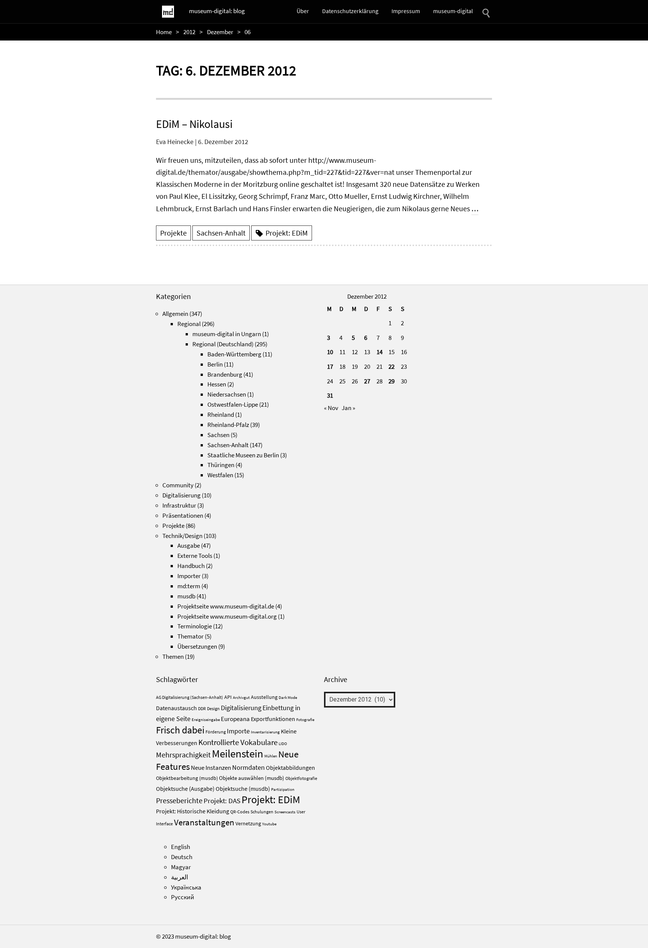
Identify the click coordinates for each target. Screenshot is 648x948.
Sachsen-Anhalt (221, 233)
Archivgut (241, 697)
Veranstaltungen (204, 822)
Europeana (235, 719)
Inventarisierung (265, 732)
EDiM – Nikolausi (194, 124)
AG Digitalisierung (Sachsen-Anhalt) (189, 697)
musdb (186, 596)
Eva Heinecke (175, 141)
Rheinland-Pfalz (228, 425)
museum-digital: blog (217, 11)
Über (303, 11)
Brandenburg (224, 374)
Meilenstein (237, 753)
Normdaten (248, 767)
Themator (190, 636)
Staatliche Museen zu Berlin (243, 455)
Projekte (173, 233)
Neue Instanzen (211, 767)
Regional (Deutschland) (223, 344)
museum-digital (453, 11)
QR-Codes (239, 811)
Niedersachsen (226, 394)
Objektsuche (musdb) (243, 788)
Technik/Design (182, 536)
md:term (188, 586)
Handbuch (191, 566)
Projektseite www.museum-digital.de (225, 606)
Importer (189, 576)
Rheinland (220, 414)
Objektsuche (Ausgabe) (185, 788)
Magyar (181, 867)
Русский (182, 897)
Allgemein (175, 313)
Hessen (216, 384)
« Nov (331, 408)
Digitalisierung (181, 495)
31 (330, 395)
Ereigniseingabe (206, 719)
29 (391, 381)
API (228, 697)
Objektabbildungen (290, 767)
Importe (238, 731)
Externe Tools (194, 555)
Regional (189, 324)
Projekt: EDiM (287, 233)
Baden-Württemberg (234, 354)
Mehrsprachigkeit (183, 754)
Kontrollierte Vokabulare (238, 742)
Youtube (269, 824)
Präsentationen (182, 515)
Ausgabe (188, 545)
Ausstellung (264, 697)
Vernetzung (248, 823)
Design (213, 708)
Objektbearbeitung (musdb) (187, 778)
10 (330, 352)
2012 (189, 32)
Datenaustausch (176, 708)
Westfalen (220, 475)
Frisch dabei (180, 730)
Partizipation (282, 789)
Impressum (406, 11)
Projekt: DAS (222, 800)
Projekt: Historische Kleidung (192, 811)
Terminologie (194, 626)
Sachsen (218, 435)
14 (379, 352)
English (180, 847)
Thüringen (220, 465)
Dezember (220, 32)
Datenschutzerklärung (350, 11)
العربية (179, 877)
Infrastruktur (179, 505)
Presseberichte (179, 800)
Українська (186, 887)
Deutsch (181, 857)
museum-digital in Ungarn (226, 334)
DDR (202, 708)
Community (178, 485)
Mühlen (270, 756)
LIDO (283, 743)
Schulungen (261, 811)
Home (164, 32)
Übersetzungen (197, 646)
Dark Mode (288, 697)
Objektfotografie (301, 778)
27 (367, 381)
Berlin (215, 364)
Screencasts (285, 812)
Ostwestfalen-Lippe (232, 404)
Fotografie (305, 719)
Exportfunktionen (273, 719)
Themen (173, 656)
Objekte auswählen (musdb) (251, 777)
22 (391, 366)
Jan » (348, 408)
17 (330, 366)
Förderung (216, 732)
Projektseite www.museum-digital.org (227, 616)
